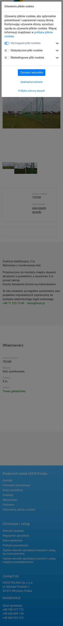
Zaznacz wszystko (31, 72)
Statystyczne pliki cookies (27, 50)
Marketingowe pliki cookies (27, 57)
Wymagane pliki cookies (26, 43)
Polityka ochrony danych (31, 90)
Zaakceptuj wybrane (31, 82)
